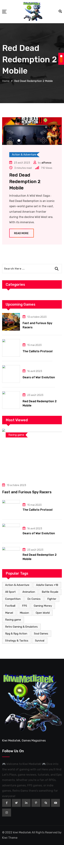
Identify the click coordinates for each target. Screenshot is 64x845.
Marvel (9, 612)
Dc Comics (34, 598)
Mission (24, 612)
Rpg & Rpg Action (16, 633)
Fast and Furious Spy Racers (27, 492)
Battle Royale (50, 591)
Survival (39, 640)
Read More (21, 233)
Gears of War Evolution (39, 377)
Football (10, 605)
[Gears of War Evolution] (11, 374)
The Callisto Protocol (37, 351)
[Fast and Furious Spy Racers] (11, 322)
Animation (28, 591)
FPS (24, 605)
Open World (43, 612)
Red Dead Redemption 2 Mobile (25, 181)
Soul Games (41, 633)
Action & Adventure (17, 585)
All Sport (10, 591)
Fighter (51, 598)
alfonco (46, 162)
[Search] (60, 11)
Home (5, 81)
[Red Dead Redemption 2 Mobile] (11, 400)
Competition (13, 598)
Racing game (13, 619)
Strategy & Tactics (16, 640)
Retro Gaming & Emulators (21, 626)
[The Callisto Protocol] (11, 348)
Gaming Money (43, 605)
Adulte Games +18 (47, 585)
